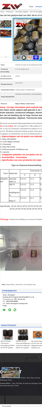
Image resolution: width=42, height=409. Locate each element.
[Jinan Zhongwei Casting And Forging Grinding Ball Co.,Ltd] (12, 6)
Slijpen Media (10, 284)
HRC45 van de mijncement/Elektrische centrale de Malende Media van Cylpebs (23, 344)
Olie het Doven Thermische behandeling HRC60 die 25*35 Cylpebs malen (7, 345)
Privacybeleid (6, 406)
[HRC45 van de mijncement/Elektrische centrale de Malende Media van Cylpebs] (22, 334)
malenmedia (19, 284)
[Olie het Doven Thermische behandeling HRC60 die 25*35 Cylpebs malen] (7, 334)
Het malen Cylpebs (21, 11)
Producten (9, 11)
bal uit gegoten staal (30, 284)
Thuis (31, 6)
